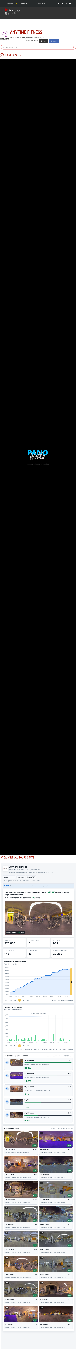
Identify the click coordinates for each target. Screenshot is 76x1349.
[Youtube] (70, 3)
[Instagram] (66, 3)
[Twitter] (62, 3)
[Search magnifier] (73, 47)
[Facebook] (58, 3)
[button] (70, 11)
